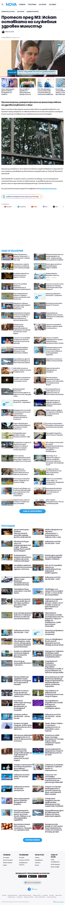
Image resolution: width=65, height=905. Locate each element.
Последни (6, 857)
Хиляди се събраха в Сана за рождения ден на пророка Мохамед (22, 654)
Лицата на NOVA (24, 860)
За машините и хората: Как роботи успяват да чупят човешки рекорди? (21, 265)
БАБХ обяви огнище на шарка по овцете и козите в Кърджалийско (22, 370)
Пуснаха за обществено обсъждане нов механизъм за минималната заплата (55, 425)
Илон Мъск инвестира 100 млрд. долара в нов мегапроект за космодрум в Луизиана (22, 705)
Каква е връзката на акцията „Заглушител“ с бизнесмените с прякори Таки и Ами (21, 257)
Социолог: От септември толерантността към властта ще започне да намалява (21, 340)
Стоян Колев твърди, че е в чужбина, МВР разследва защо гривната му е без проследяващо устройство (22, 492)
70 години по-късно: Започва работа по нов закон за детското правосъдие (53, 471)
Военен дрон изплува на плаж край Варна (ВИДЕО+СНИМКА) (53, 265)
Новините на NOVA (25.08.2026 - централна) (21, 788)
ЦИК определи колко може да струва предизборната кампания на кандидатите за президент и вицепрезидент (54, 447)
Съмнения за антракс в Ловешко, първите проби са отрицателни (54, 326)
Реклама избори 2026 (12, 895)
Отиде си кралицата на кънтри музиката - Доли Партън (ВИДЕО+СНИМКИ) (23, 767)
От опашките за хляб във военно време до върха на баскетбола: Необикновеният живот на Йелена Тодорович (54, 681)
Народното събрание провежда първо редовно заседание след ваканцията (21, 306)
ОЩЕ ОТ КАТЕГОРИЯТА (32, 511)
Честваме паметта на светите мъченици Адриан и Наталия (21, 275)
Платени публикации (51, 897)
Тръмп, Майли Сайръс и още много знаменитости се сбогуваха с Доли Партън (54, 727)
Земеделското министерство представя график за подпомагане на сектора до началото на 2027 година (21, 329)
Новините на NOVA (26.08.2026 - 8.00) (53, 578)
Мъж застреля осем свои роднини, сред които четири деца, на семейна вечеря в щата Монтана (22, 643)
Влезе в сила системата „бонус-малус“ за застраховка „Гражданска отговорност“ (55, 481)
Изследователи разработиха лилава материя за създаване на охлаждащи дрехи (54, 704)
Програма (32, 4)
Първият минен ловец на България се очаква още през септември (21, 501)
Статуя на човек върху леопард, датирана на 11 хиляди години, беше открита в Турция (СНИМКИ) (54, 740)
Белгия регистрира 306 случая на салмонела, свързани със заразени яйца (23, 827)
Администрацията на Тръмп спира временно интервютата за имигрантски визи (23, 581)
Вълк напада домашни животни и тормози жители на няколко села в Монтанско (21, 296)
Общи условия (58, 895)
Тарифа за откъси (37, 895)
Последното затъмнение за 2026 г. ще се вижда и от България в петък (21, 379)
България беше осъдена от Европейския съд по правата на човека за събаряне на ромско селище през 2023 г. (22, 446)
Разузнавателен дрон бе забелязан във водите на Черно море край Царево (21, 360)
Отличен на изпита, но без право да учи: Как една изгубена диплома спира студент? (54, 286)
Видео (5, 865)
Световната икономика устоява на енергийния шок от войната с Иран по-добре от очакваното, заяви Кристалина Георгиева (54, 619)
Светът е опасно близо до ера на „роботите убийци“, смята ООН (22, 693)
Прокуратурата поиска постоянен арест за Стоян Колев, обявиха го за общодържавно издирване (54, 351)
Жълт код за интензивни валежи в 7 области (54, 304)
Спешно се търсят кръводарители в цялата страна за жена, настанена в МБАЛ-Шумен (54, 340)
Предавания (39, 860)
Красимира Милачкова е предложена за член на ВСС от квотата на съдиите (54, 491)
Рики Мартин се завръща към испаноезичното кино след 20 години (54, 693)
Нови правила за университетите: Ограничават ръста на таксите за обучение (21, 471)
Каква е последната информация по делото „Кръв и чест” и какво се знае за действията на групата (54, 603)
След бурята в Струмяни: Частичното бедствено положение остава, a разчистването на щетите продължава (21, 316)
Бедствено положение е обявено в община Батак (54, 359)
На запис (42, 4)
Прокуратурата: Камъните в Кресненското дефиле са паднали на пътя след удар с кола (22, 392)
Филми (37, 865)
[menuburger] (2, 4)
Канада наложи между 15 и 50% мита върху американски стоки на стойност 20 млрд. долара (54, 828)
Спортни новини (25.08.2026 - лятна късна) (22, 716)
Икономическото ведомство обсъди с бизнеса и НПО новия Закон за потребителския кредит (55, 381)
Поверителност (11, 897)
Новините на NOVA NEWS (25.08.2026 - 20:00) (21, 776)
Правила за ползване (28, 897)
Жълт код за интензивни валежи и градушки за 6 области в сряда (21, 480)
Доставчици (45, 895)
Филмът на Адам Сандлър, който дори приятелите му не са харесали (23, 726)
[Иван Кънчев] (3, 31)
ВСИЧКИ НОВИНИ (32, 840)
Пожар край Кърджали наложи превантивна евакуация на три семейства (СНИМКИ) (20, 350)
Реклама (4, 895)
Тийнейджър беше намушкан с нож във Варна (22, 591)
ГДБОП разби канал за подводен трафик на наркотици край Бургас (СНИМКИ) (53, 403)
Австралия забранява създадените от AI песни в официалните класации (23, 738)
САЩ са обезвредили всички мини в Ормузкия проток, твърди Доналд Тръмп (54, 642)
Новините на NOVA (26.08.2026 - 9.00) (53, 542)
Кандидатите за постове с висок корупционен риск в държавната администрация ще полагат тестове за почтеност (22, 414)
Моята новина (7, 862)
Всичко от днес (8, 860)
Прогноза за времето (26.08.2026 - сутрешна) (54, 294)
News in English (55, 867)
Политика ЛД (20, 897)
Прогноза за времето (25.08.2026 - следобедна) (21, 401)
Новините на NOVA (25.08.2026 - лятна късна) (53, 716)
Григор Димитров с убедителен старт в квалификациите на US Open (54, 752)
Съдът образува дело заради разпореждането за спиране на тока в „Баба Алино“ (21, 426)
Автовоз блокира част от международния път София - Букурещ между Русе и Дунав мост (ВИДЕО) (54, 257)
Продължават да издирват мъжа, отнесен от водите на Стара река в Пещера (54, 315)
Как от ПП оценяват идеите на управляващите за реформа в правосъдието (22, 286)
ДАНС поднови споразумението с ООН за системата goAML (54, 501)
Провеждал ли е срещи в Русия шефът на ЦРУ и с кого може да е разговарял (54, 592)
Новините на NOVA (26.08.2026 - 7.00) (21, 631)
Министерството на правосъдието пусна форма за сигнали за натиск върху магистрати (55, 391)
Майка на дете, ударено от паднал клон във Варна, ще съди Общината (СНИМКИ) (54, 412)
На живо (52, 4)
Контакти (51, 895)
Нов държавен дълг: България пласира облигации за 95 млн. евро (21, 434)
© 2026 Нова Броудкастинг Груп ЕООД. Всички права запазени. (15, 901)
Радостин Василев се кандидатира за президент (53, 370)
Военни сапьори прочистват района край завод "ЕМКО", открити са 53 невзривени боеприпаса (22, 458)
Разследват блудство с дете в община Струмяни (54, 434)
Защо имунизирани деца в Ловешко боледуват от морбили (22, 801)
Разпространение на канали (25, 895)
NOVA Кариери (55, 864)
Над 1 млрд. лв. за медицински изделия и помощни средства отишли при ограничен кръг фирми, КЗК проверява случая (55, 460)
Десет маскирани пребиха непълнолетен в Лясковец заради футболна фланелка (22, 533)
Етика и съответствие (40, 897)
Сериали (37, 862)
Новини (22, 4)
